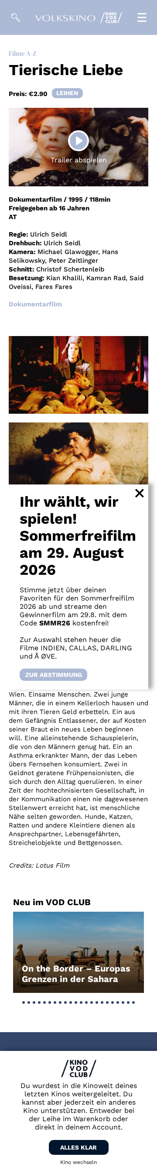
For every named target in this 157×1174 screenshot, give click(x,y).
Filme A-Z (22, 53)
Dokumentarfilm (35, 304)
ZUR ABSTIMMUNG (53, 674)
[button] (23, 1002)
